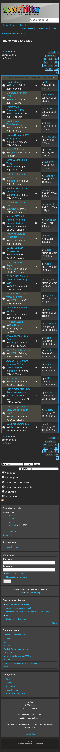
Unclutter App (36, 592)
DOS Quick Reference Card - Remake (20, 663)
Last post (48, 78)
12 (50, 59)
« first (52, 52)
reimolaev (8, 638)
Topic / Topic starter (17, 78)
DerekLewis (15, 325)
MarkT (12, 226)
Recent (22, 25)
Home (5, 25)
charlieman (50, 323)
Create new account (15, 573)
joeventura (8, 652)
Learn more (8, 535)
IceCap (12, 342)
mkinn (48, 264)
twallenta (13, 99)
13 (56, 59)
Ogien (12, 152)
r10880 (12, 286)
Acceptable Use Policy (15, 693)
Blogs (8, 679)
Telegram (13, 531)
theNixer (49, 392)
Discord (12, 522)
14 (45, 62)
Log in (4, 51)
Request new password (16, 577)
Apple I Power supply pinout (18, 608)
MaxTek (13, 113)
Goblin (9, 615)
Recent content (12, 547)
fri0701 (12, 128)
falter (11, 381)
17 (45, 65)
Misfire (12, 525)
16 (56, 62)
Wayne (7, 659)
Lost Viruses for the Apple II (18, 604)
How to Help (30, 734)
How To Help (27, 28)
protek (48, 149)
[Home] (21, 14)
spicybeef (49, 279)
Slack (11, 528)
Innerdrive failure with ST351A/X (18, 656)
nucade (7, 645)
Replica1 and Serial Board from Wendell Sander (27, 612)
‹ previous (52, 54)
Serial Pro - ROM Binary (16, 619)
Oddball (49, 250)
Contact (54, 28)
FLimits (13, 85)
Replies (36, 78)
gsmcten (49, 350)
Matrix (11, 519)
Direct (21, 592)
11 (45, 59)
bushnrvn (14, 166)
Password (8, 566)
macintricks (50, 220)
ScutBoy (49, 410)
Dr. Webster (50, 137)
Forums (13, 25)
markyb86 (50, 204)
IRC (10, 515)
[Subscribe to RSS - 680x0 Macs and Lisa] (2, 501)
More (54, 623)
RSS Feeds (11, 686)
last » (57, 70)
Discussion (17, 34)
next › (49, 69)
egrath (6, 666)
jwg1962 (13, 209)
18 (50, 65)
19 (56, 65)
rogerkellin (50, 176)
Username (8, 559)
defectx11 (14, 399)
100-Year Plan (42, 28)
